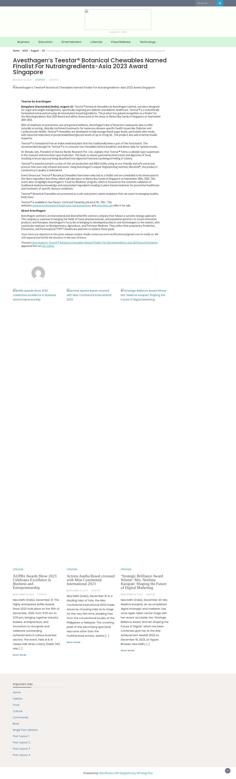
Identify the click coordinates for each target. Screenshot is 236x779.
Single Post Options (25, 730)
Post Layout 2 (21, 742)
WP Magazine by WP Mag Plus (134, 773)
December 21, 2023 (24, 594)
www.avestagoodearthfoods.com (51, 205)
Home (17, 692)
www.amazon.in (81, 205)
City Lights (48, 246)
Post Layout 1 (21, 736)
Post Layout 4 (21, 755)
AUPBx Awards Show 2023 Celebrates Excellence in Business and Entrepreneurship (35, 582)
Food (16, 705)
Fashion (18, 698)
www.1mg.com (104, 205)
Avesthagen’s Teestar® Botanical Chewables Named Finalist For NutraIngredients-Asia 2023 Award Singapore (95, 242)
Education (46, 41)
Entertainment (71, 41)
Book (16, 723)
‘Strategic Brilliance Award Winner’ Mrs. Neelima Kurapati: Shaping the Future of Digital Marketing (143, 582)
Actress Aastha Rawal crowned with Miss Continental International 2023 (91, 580)
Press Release (121, 41)
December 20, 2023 (133, 594)
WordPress (106, 773)
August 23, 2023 (23, 80)
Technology (148, 41)
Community (21, 717)
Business (24, 41)
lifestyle (53, 80)
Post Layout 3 (21, 749)
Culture (17, 711)
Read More (20, 654)
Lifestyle (96, 41)
